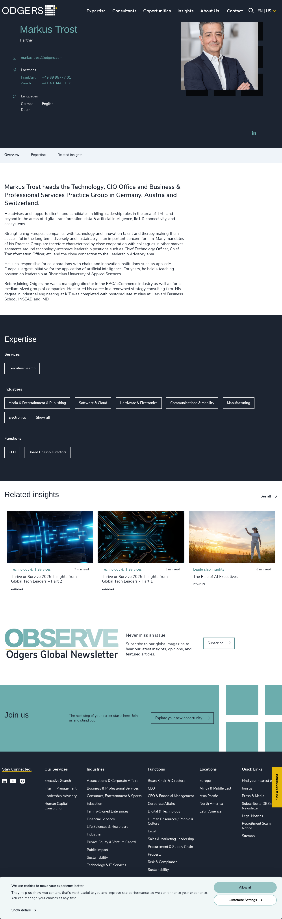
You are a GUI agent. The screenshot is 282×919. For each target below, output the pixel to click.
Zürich (26, 83)
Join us (247, 788)
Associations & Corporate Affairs (112, 780)
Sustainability (97, 857)
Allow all (245, 887)
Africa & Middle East (215, 788)
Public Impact (97, 850)
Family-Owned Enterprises (107, 811)
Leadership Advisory (61, 796)
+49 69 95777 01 (56, 77)
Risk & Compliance (162, 862)
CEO (12, 452)
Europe (205, 780)
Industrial (94, 834)
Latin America (210, 811)
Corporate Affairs (161, 803)
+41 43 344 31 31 (57, 83)
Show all (43, 417)
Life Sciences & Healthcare (107, 826)
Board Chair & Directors (47, 452)
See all (266, 496)
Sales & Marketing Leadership (171, 839)
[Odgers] (29, 11)
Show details (21, 910)
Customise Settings (243, 900)
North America (211, 803)
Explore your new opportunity (178, 718)
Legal (152, 831)
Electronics (17, 417)
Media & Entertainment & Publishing (37, 403)
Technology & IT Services (106, 865)
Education (94, 803)
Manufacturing (238, 403)
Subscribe (215, 643)
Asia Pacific (209, 796)
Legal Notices (252, 816)
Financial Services (101, 819)
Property (154, 854)
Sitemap (248, 836)
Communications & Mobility (192, 403)
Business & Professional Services (113, 788)
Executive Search (22, 368)
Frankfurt (28, 77)
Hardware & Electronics (139, 403)
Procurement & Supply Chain (170, 847)
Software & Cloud (93, 403)
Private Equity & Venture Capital (111, 842)
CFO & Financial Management (171, 796)
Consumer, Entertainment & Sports (114, 796)
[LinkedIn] (254, 133)
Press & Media (253, 796)
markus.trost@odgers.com (42, 57)
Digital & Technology (164, 811)
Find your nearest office (260, 780)
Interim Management (60, 788)
